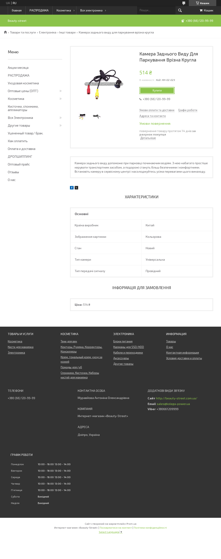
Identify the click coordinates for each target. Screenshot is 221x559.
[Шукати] (180, 10)
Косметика (64, 10)
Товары (171, 341)
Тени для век (69, 341)
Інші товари (67, 32)
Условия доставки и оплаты (184, 358)
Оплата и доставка (21, 149)
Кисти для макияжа (20, 347)
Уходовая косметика (23, 83)
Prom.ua (131, 523)
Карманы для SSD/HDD (128, 347)
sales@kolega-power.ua (173, 403)
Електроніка (47, 32)
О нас (12, 180)
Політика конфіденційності (150, 527)
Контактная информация (182, 352)
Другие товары (19, 125)
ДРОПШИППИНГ (20, 156)
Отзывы (13, 172)
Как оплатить (18, 141)
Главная (17, 10)
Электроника (16, 352)
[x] (76, 188)
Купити (157, 90)
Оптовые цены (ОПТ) (23, 91)
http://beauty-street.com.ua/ (176, 398)
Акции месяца (18, 67)
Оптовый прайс (19, 164)
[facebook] (72, 188)
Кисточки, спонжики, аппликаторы (23, 108)
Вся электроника (91, 10)
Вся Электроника (20, 118)
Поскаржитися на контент (116, 527)
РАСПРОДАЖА (39, 10)
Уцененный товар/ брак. (25, 133)
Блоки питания (123, 341)
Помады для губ (71, 367)
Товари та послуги (23, 32)
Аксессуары (121, 358)
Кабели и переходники (128, 352)
